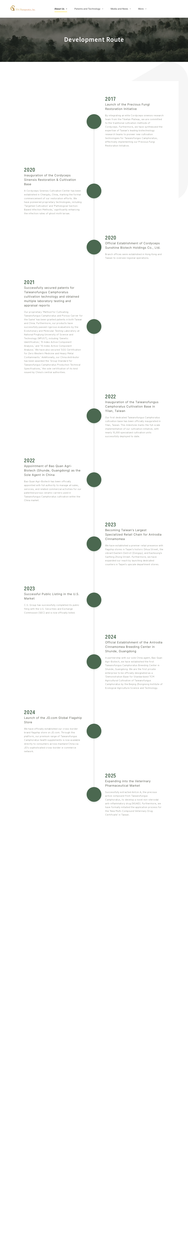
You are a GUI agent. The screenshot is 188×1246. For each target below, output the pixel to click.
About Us (59, 8)
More (141, 8)
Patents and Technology (87, 8)
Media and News (119, 8)
